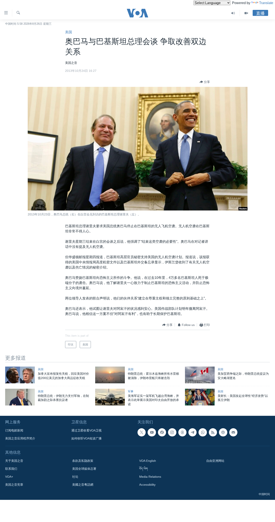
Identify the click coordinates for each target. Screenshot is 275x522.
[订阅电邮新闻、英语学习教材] (233, 432)
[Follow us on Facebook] (162, 432)
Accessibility (147, 484)
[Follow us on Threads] (182, 432)
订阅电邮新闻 (14, 430)
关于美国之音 (14, 460)
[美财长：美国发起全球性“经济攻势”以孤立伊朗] (200, 397)
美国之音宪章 (14, 484)
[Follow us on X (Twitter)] (142, 432)
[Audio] (233, 13)
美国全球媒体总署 (84, 468)
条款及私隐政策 (82, 460)
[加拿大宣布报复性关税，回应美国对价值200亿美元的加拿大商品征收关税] (20, 375)
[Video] (246, 13)
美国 (68, 32)
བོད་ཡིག (143, 468)
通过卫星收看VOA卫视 (86, 430)
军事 (130, 391)
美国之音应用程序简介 (20, 438)
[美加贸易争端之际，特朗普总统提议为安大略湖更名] (200, 375)
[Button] (205, 81)
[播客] (223, 432)
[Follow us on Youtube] (152, 432)
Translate (266, 3)
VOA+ (9, 476)
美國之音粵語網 (82, 484)
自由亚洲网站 (215, 460)
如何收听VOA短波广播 (86, 438)
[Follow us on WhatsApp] (203, 432)
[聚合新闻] (213, 432)
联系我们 (11, 468)
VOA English (147, 460)
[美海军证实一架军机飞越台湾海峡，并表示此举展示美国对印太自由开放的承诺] (110, 397)
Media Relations (150, 476)
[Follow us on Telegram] (192, 432)
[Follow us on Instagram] (172, 432)
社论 (75, 476)
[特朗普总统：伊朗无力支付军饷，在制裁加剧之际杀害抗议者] (20, 397)
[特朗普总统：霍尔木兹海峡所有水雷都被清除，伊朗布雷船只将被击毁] (110, 375)
